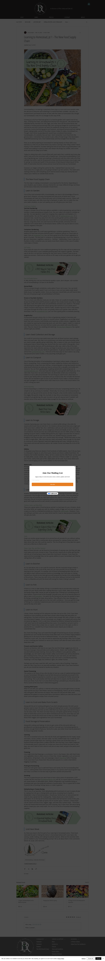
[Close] (103, 958)
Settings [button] (84, 958)
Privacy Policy (60, 958)
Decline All (90, 958)
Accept (98, 958)
